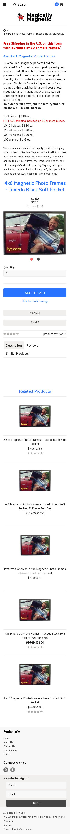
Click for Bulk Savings (35, 301)
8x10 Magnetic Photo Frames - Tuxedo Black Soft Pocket (35, 700)
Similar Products (17, 353)
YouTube (6, 769)
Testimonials (10, 750)
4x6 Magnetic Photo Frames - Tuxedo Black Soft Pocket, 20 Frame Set (35, 636)
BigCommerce (24, 829)
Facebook (12, 769)
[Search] (14, 4)
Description (14, 345)
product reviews (53, 334)
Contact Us (9, 746)
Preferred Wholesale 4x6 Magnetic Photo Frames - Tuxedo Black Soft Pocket (35, 571)
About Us (8, 742)
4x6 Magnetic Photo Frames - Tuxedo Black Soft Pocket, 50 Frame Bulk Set (35, 506)
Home (7, 737)
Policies (8, 754)
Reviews (32, 345)
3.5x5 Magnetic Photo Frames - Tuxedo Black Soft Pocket (35, 442)
